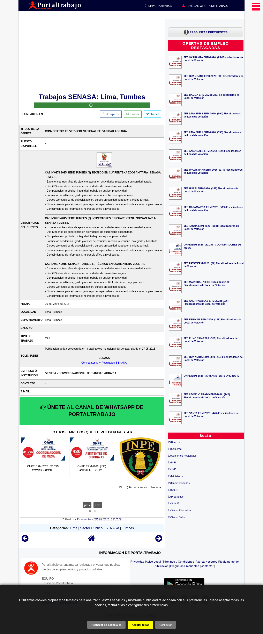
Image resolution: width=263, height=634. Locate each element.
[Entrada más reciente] (25, 540)
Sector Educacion (181, 510)
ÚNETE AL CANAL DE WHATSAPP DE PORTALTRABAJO (94, 410)
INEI (173, 462)
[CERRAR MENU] (256, 7)
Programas (177, 496)
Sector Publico (91, 528)
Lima (73, 528)
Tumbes (128, 528)
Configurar (165, 624)
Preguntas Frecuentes (184, 566)
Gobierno (176, 449)
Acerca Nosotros (206, 561)
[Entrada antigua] (158, 540)
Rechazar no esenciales (106, 624)
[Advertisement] (92, 55)
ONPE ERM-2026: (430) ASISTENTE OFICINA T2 (211, 375)
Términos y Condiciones (178, 561)
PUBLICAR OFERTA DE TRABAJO (206, 5)
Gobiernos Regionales (183, 455)
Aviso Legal (153, 561)
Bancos (175, 442)
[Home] (92, 540)
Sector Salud (178, 517)
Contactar (207, 566)
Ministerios (177, 476)
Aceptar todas (140, 624)
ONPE (174, 490)
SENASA (112, 528)
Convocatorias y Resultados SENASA (104, 362)
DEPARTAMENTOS (160, 5)
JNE (173, 469)
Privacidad (137, 561)
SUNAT (175, 503)
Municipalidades (180, 483)
